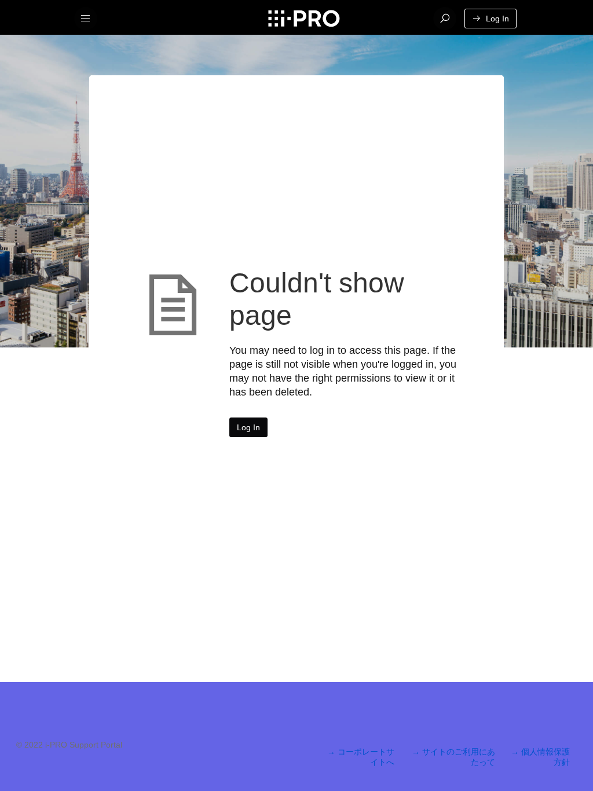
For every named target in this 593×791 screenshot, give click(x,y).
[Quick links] (304, 18)
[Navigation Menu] (85, 18)
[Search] (444, 18)
